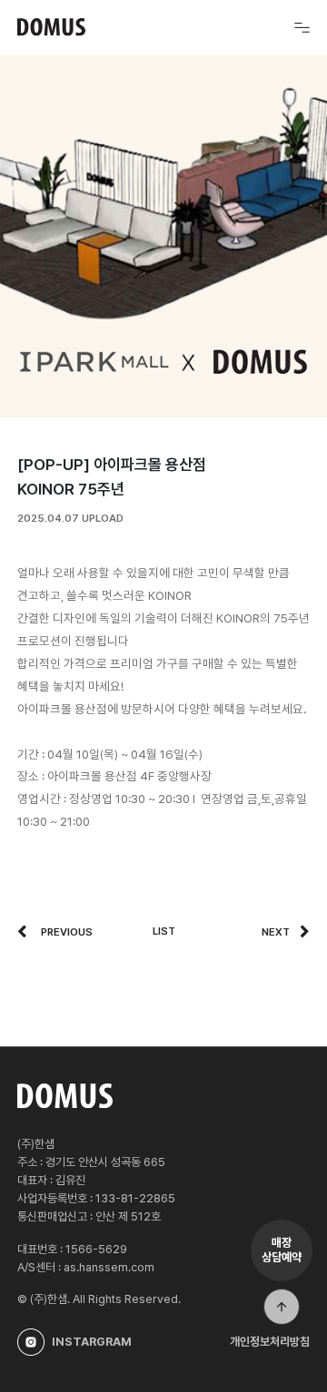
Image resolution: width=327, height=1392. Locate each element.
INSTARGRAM (92, 1341)
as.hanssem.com (109, 1267)
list (164, 931)
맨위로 (281, 1307)
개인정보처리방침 (270, 1341)
